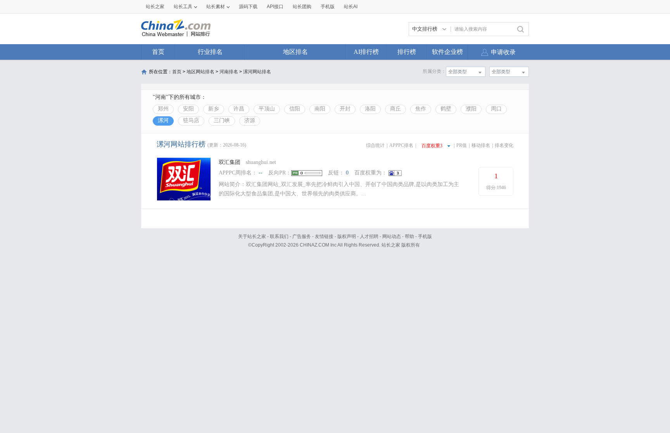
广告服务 (301, 236)
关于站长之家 (252, 236)
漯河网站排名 (257, 71)
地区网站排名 (200, 71)
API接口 (275, 6)
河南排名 (228, 71)
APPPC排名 (401, 145)
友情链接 (324, 236)
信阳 (294, 109)
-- (260, 173)
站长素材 (215, 6)
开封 (345, 109)
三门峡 (222, 120)
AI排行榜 (366, 51)
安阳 (188, 109)
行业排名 (210, 51)
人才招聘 (369, 236)
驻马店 (191, 120)
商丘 (395, 109)
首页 (158, 51)
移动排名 (480, 145)
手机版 (425, 236)
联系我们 (279, 236)
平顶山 (267, 109)
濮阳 (471, 109)
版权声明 (346, 236)
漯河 (163, 120)
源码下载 (248, 6)
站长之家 (155, 6)
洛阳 (370, 109)
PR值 (461, 145)
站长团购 (302, 6)
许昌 (238, 109)
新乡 (213, 109)
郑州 (163, 109)
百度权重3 (431, 145)
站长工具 (183, 6)
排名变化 (504, 145)
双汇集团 (229, 162)
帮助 (409, 236)
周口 (496, 109)
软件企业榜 (447, 51)
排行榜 (406, 51)
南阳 (319, 109)
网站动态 (391, 236)
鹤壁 (445, 109)
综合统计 (375, 145)
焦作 (420, 109)
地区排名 (295, 51)
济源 (249, 120)
